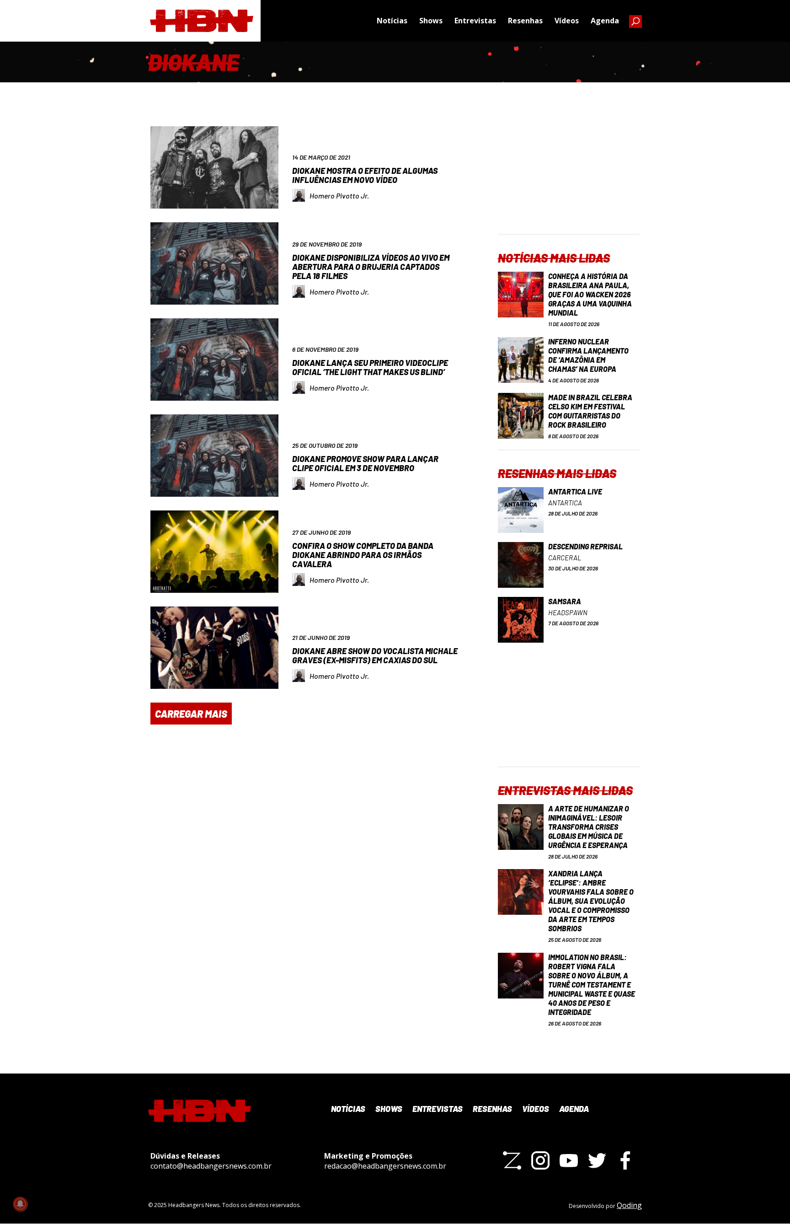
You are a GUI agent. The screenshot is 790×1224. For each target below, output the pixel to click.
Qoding (629, 1205)
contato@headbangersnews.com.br (211, 1166)
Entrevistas (475, 21)
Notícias (392, 21)
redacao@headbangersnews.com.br (385, 1166)
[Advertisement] (569, 176)
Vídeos (567, 21)
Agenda (605, 21)
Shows (431, 21)
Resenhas (525, 21)
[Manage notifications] (20, 1204)
